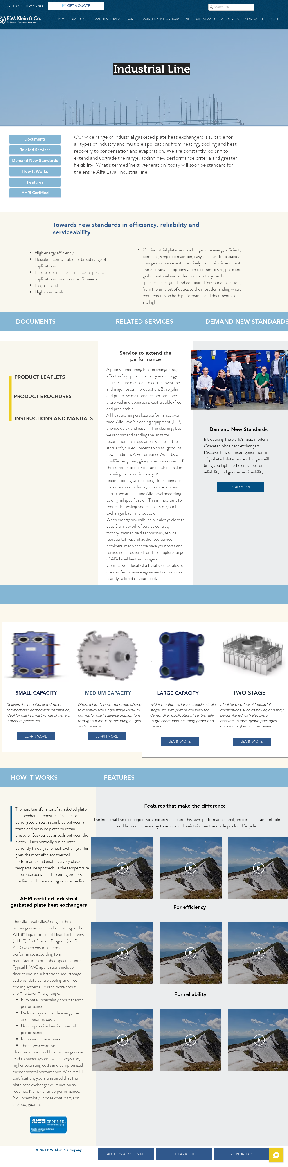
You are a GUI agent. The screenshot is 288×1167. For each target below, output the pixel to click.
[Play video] (122, 868)
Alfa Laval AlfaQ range (39, 993)
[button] (35, 139)
